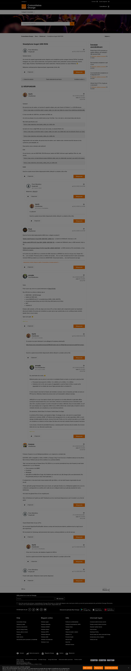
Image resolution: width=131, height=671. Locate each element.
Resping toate (98, 667)
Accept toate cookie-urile (111, 667)
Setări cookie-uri (88, 667)
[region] (65, 668)
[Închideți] (128, 667)
